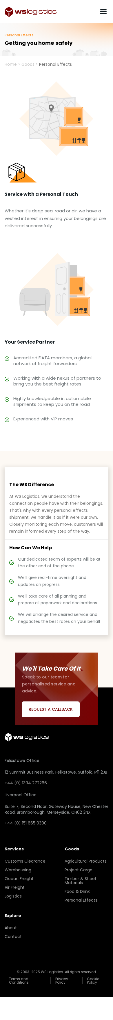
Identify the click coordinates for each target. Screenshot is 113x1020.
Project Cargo (78, 870)
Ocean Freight (19, 879)
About (11, 928)
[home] (31, 11)
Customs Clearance (25, 861)
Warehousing (18, 870)
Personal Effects (81, 900)
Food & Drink (77, 891)
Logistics (13, 896)
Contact (13, 936)
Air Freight (15, 887)
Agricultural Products (86, 861)
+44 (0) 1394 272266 (26, 783)
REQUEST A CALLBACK (51, 709)
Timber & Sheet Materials (80, 881)
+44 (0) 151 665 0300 (26, 823)
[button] (103, 12)
